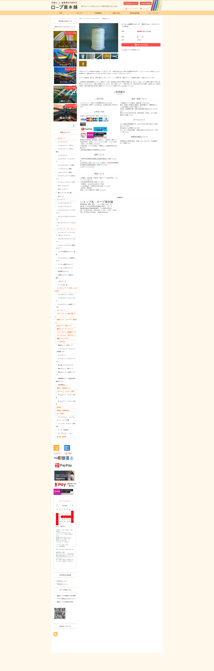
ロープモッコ (62, 355)
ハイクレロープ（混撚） (65, 169)
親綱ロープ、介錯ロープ (65, 345)
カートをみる (145, 8)
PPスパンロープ (63, 189)
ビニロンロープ (62, 142)
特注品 (59, 407)
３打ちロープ (61, 138)
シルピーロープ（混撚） (65, 172)
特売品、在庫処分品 (63, 410)
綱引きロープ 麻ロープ (65, 368)
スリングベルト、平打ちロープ (66, 335)
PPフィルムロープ (63, 186)
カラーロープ (61, 310)
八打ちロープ (62, 281)
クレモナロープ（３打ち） (66, 145)
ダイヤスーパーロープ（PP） (67, 182)
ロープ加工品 (61, 341)
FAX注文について (131, 3)
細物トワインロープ (63, 338)
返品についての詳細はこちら (132, 49)
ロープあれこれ (65, 590)
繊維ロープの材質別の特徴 (65, 602)
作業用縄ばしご (62, 385)
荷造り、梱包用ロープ (63, 388)
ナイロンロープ (62, 155)
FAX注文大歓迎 (65, 575)
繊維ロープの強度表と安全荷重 (66, 596)
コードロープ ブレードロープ (92, 18)
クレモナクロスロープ (64, 206)
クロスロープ (61, 199)
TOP (60, 13)
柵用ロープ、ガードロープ (65, 329)
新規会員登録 (134, 13)
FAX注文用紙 (145, 3)
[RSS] (56, 635)
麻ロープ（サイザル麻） (65, 193)
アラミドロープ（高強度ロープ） (67, 332)
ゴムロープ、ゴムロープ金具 (65, 391)
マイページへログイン (132, 8)
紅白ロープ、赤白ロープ (64, 325)
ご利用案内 (98, 13)
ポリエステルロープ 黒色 (66, 165)
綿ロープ (60, 196)
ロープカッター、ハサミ (65, 433)
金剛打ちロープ (106, 18)
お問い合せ (116, 13)
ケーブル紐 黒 (62, 285)
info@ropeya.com (102, 212)
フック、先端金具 (63, 430)
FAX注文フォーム (62, 584)
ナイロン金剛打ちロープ (65, 264)
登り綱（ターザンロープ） (66, 365)
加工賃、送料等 (61, 436)
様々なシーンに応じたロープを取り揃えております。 (100, 6)
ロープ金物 (60, 413)
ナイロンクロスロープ (64, 203)
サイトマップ (153, 13)
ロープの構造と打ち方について (66, 599)
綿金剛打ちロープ (63, 271)
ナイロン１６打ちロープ (65, 268)
